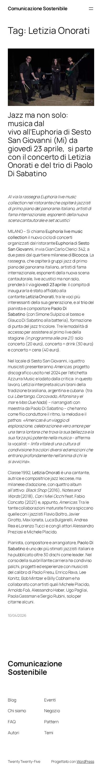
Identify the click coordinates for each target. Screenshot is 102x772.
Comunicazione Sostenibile (37, 8)
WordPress (85, 761)
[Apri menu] (91, 9)
